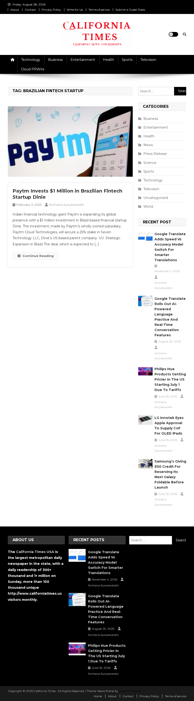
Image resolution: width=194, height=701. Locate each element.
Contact (30, 9)
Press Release (155, 154)
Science (149, 163)
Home (98, 696)
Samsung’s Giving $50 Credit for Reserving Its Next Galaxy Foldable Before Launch (170, 474)
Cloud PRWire (32, 69)
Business (55, 60)
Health (108, 60)
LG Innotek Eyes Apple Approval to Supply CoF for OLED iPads (169, 426)
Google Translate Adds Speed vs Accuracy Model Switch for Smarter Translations (170, 247)
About (14, 9)
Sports (127, 60)
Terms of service (99, 9)
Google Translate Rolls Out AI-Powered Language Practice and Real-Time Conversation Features (170, 317)
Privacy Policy (51, 9)
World (148, 206)
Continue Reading (38, 256)
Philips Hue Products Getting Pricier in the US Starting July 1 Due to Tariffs (170, 379)
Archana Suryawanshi (66, 204)
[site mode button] (173, 34)
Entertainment (83, 60)
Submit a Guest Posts (130, 9)
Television (148, 60)
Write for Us (75, 9)
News (148, 145)
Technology (30, 60)
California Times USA (35, 552)
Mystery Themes (130, 691)
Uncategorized (155, 198)
